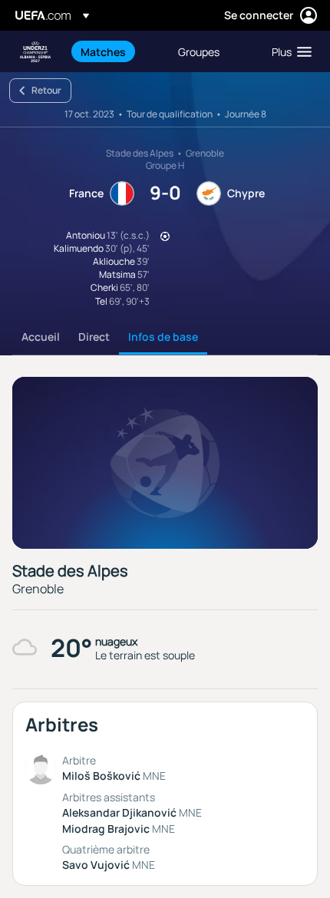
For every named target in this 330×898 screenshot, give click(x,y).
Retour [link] (46, 90)
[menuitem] (116, 51)
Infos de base (163, 336)
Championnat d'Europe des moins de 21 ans (35, 51)
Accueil (40, 336)
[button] (288, 51)
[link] (103, 51)
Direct (94, 336)
